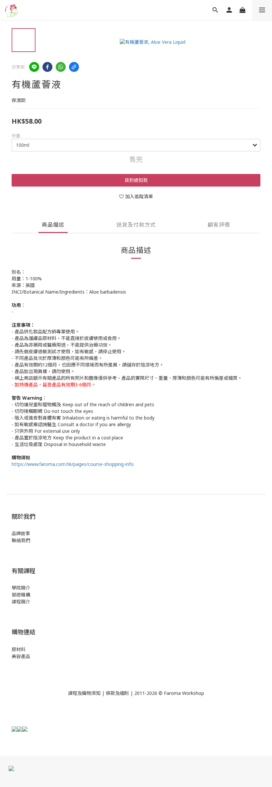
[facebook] (47, 67)
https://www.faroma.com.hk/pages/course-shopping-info (73, 464)
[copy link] (74, 67)
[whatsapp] (61, 67)
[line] (34, 67)
